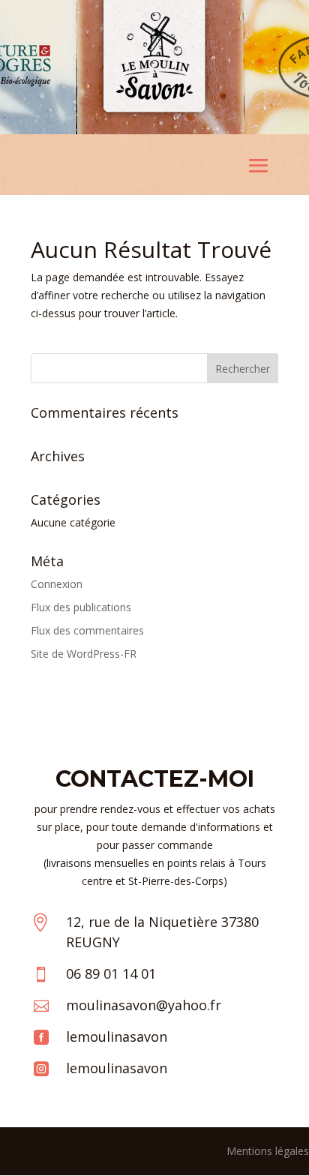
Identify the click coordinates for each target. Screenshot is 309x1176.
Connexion (56, 584)
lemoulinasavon (116, 1037)
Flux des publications (81, 607)
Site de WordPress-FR (83, 653)
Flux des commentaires (87, 630)
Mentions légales (267, 1151)
